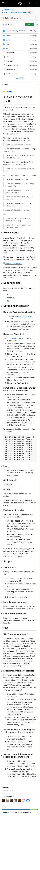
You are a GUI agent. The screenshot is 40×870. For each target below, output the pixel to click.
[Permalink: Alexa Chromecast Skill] (2, 99)
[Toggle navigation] (3, 3)
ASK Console (17, 338)
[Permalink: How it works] (2, 232)
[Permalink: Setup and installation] (2, 305)
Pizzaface (8, 10)
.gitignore (9, 57)
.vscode (8, 36)
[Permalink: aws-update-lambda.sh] (2, 613)
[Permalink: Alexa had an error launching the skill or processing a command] (2, 731)
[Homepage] (20, 3)
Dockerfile (9, 61)
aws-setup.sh (10, 69)
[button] (34, 436)
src (7, 48)
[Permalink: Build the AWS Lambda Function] (2, 312)
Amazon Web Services (23, 316)
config (8, 40)
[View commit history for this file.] (35, 30)
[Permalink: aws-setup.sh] (2, 567)
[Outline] (37, 84)
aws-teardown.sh (12, 74)
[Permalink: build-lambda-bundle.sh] (2, 602)
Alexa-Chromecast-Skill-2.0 (14, 12)
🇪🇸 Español (7, 91)
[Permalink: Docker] (2, 489)
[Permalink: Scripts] (2, 561)
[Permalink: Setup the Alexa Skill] (2, 334)
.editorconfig (10, 52)
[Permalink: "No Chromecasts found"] (2, 634)
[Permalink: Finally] (2, 466)
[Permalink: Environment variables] (2, 510)
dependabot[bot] (12, 31)
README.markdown (12, 65)
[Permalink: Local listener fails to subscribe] (2, 670)
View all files (20, 78)
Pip (8, 301)
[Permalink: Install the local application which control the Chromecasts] (2, 389)
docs (7, 44)
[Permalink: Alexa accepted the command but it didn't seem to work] (2, 755)
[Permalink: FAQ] (2, 628)
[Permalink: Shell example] (2, 480)
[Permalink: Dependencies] (2, 282)
